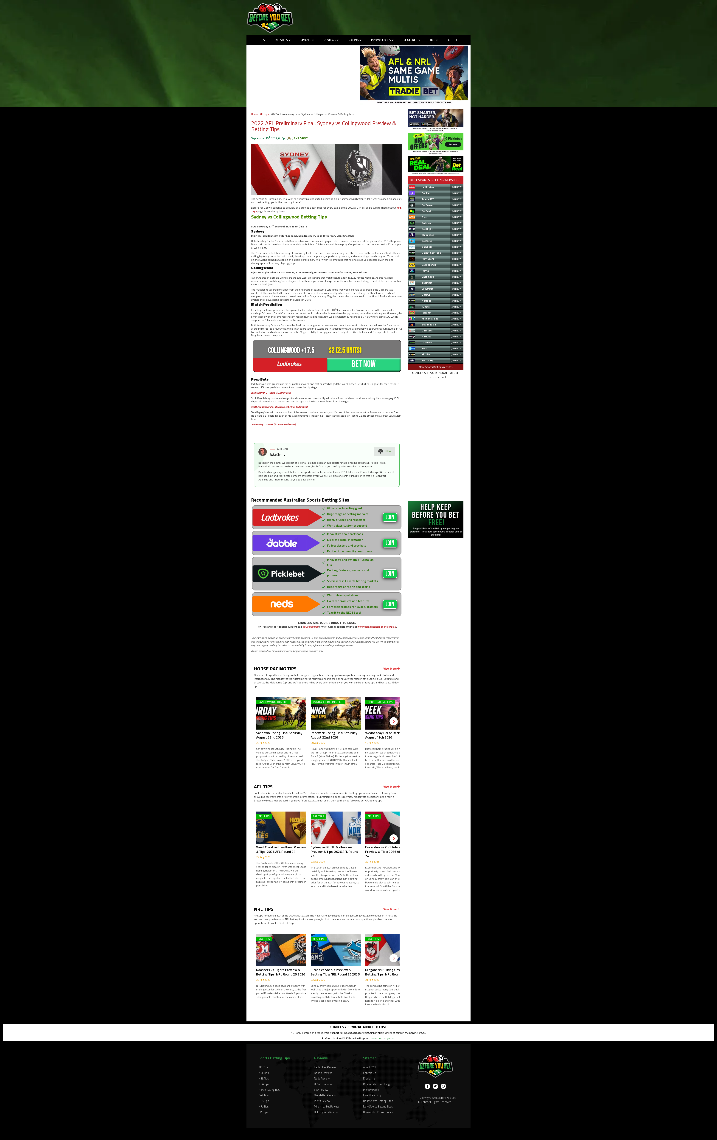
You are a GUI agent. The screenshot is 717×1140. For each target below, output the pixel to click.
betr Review (321, 1090)
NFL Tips (264, 1106)
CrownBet (427, 289)
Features (410, 40)
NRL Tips (264, 1073)
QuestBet (427, 330)
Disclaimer (369, 1078)
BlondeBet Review (325, 1095)
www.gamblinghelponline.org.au (377, 627)
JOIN (390, 517)
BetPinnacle (429, 324)
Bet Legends (429, 265)
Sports (306, 40)
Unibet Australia (431, 253)
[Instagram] (443, 1086)
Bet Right (427, 229)
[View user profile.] (262, 455)
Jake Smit (300, 138)
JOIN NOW (456, 187)
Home (254, 114)
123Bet (426, 306)
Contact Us (369, 1073)
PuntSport (428, 259)
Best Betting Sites (274, 40)
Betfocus (427, 241)
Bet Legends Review (326, 1112)
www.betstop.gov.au (382, 1038)
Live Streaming (372, 1095)
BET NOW (364, 364)
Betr (424, 348)
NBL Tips (264, 1078)
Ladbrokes (428, 187)
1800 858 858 (310, 627)
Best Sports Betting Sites (378, 1101)
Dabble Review (323, 1073)
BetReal (426, 211)
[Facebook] (427, 1086)
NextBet (426, 301)
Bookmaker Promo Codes (378, 1112)
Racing (354, 40)
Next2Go (426, 336)
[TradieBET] (435, 130)
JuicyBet (426, 312)
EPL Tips (263, 1112)
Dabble (425, 193)
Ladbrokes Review (325, 1067)
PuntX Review (322, 1101)
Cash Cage (428, 277)
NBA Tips (264, 1084)
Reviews (330, 40)
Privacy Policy (371, 1090)
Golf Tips (264, 1095)
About (452, 40)
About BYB (369, 1067)
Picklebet (427, 223)
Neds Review (322, 1078)
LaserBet (427, 342)
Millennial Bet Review (326, 1106)
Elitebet (426, 354)
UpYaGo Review (323, 1084)
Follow (387, 451)
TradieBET (428, 199)
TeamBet (427, 283)
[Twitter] (435, 1086)
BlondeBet (428, 235)
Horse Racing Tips (269, 1090)
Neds (425, 217)
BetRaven (427, 205)
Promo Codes (381, 40)
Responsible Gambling (376, 1084)
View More (390, 668)
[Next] (393, 721)
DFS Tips (264, 1101)
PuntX (425, 271)
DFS (433, 40)
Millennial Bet (430, 318)
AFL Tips (264, 114)
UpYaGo (426, 295)
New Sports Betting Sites (378, 1106)
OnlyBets (427, 247)
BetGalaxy (427, 360)
